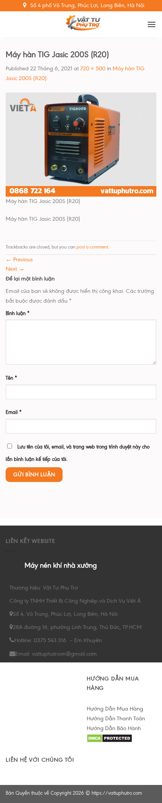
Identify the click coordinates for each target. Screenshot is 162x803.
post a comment (92, 247)
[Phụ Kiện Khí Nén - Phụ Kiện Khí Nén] (84, 24)
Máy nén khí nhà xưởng (60, 565)
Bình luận (18, 313)
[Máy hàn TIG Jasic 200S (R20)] (81, 144)
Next (15, 268)
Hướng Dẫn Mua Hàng (115, 708)
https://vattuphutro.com (117, 793)
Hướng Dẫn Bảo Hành (114, 728)
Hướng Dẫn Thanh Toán (116, 718)
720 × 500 (92, 68)
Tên (11, 378)
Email (14, 412)
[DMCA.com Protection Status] (109, 737)
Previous (19, 259)
